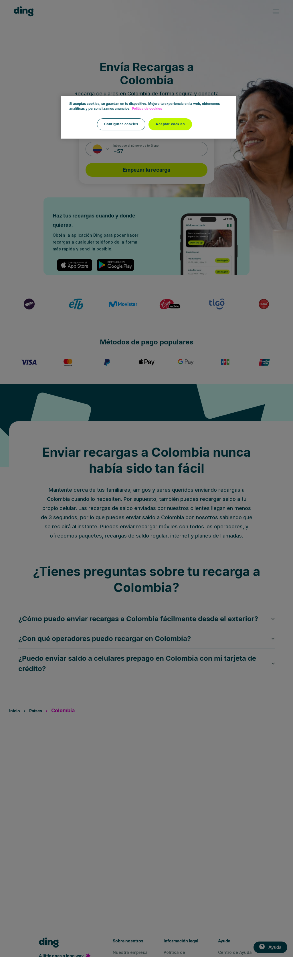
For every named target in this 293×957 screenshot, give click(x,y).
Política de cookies (147, 109)
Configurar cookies (121, 124)
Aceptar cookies (170, 124)
